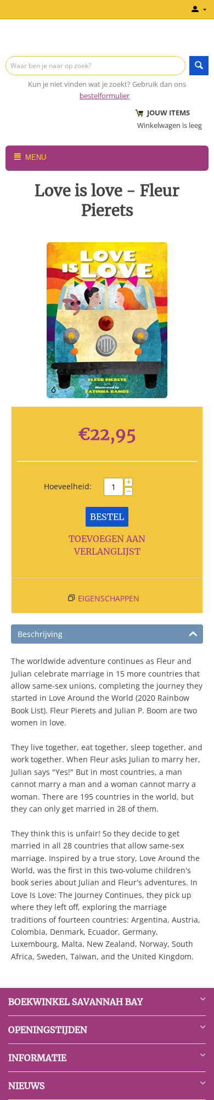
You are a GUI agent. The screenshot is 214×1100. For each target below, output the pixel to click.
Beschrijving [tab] (40, 634)
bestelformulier (104, 95)
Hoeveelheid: (68, 486)
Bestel (107, 516)
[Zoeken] (199, 65)
